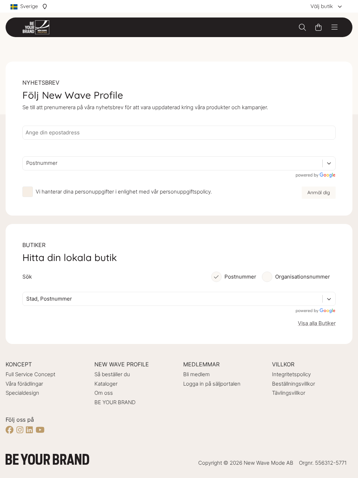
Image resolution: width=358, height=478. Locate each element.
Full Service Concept (30, 374)
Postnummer (240, 276)
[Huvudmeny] (334, 27)
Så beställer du (112, 374)
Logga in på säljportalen (212, 383)
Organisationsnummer (302, 276)
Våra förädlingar (24, 383)
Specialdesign (22, 392)
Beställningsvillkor (293, 383)
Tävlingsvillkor (288, 392)
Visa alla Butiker (317, 323)
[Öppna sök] (302, 27)
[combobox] (27, 163)
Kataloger (105, 383)
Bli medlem (196, 374)
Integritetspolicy (291, 374)
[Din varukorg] (318, 27)
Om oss (103, 392)
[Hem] (36, 27)
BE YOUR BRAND (115, 402)
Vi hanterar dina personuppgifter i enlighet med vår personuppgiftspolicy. (124, 191)
